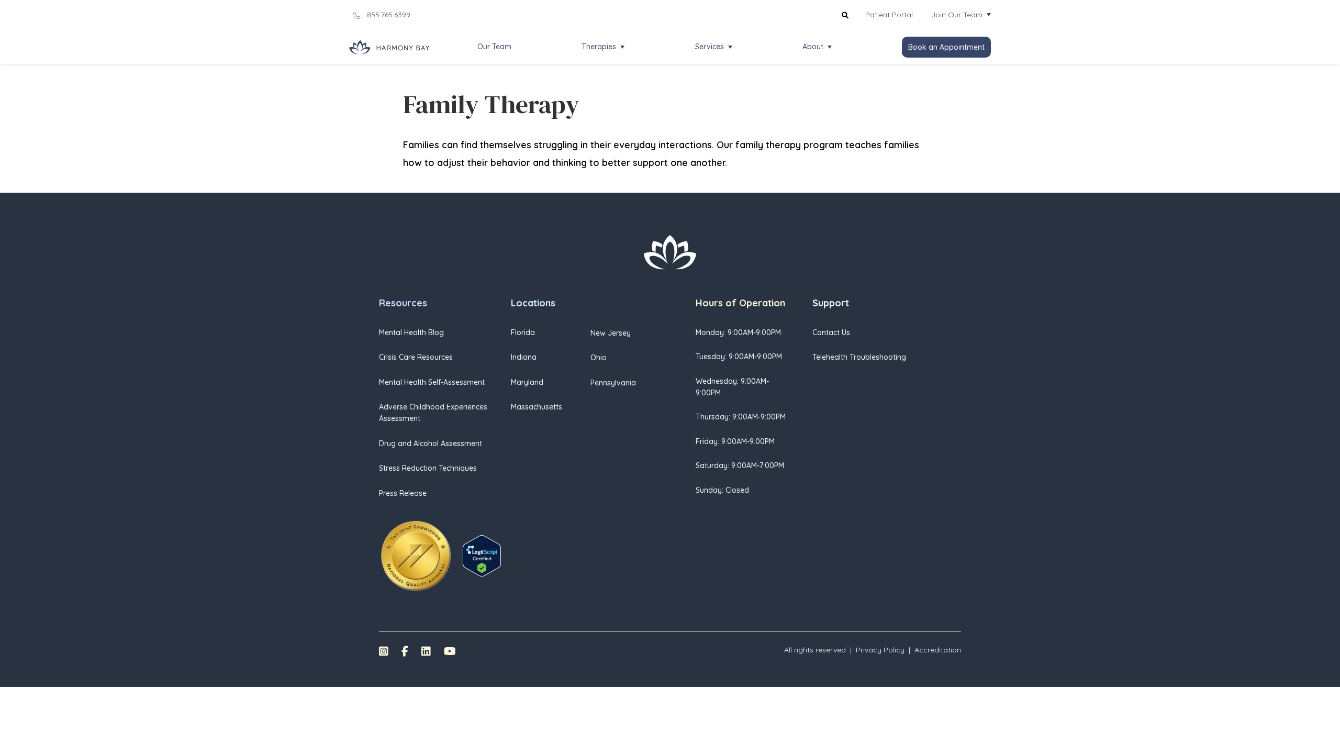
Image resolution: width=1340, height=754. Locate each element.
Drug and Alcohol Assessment (430, 443)
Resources (403, 303)
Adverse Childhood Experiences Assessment (433, 412)
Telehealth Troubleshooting (859, 357)
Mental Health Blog (411, 332)
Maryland (527, 382)
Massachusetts (536, 407)
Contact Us (831, 332)
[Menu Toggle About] (830, 47)
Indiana (524, 357)
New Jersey (610, 333)
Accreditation (937, 650)
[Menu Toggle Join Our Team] (989, 15)
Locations (533, 303)
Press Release (403, 493)
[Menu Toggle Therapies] (622, 47)
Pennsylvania (613, 382)
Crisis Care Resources (416, 357)
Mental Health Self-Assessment (432, 382)
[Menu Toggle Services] (730, 47)
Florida (523, 332)
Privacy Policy (880, 650)
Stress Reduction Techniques (428, 468)
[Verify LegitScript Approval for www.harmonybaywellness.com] (482, 555)
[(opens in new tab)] (415, 555)
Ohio (598, 357)
